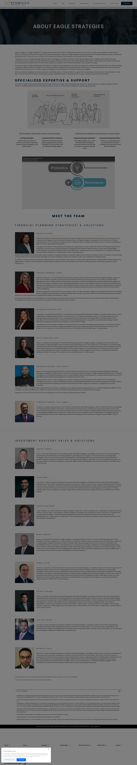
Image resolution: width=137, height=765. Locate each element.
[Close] (48, 749)
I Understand (21, 759)
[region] (26, 755)
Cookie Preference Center (9, 759)
